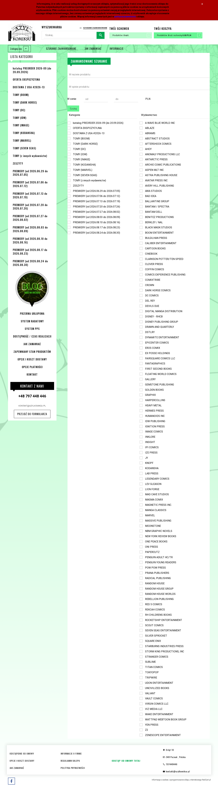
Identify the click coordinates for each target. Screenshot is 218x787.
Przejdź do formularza (32, 414)
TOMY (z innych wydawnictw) (30, 156)
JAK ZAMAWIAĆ (93, 49)
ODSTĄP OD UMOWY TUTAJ (126, 760)
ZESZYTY (18, 163)
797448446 (171, 764)
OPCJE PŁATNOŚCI (32, 367)
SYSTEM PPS (32, 329)
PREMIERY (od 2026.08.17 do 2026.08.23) (30, 251)
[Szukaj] (101, 35)
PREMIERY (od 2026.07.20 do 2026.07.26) (30, 206)
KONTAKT (32, 374)
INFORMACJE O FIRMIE (71, 753)
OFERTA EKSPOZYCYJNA (26, 79)
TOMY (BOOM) (21, 95)
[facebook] (11, 781)
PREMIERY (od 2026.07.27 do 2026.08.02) (30, 218)
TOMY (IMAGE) (21, 125)
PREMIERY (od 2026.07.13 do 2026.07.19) (30, 195)
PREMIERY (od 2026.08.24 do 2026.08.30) (30, 263)
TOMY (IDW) (19, 118)
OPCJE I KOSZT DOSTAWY (32, 359)
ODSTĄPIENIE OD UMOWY (22, 753)
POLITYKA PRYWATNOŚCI (73, 767)
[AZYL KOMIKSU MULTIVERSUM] (22, 32)
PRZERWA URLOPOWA (32, 314)
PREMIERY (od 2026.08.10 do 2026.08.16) (30, 240)
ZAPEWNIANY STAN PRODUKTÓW (32, 352)
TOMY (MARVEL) (22, 140)
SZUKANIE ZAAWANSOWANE (61, 49)
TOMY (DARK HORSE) (25, 102)
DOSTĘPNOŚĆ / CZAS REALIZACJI (32, 336)
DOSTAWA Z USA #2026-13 (29, 87)
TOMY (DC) (19, 110)
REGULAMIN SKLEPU (70, 760)
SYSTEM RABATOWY (32, 321)
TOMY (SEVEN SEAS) (24, 148)
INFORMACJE (116, 49)
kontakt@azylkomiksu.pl (32, 406)
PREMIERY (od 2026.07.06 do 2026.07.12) (30, 184)
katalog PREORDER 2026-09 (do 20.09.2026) (32, 70)
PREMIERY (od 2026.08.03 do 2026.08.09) (30, 229)
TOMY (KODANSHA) (24, 133)
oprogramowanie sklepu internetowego (186, 780)
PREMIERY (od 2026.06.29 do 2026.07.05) (30, 173)
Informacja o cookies (160, 780)
